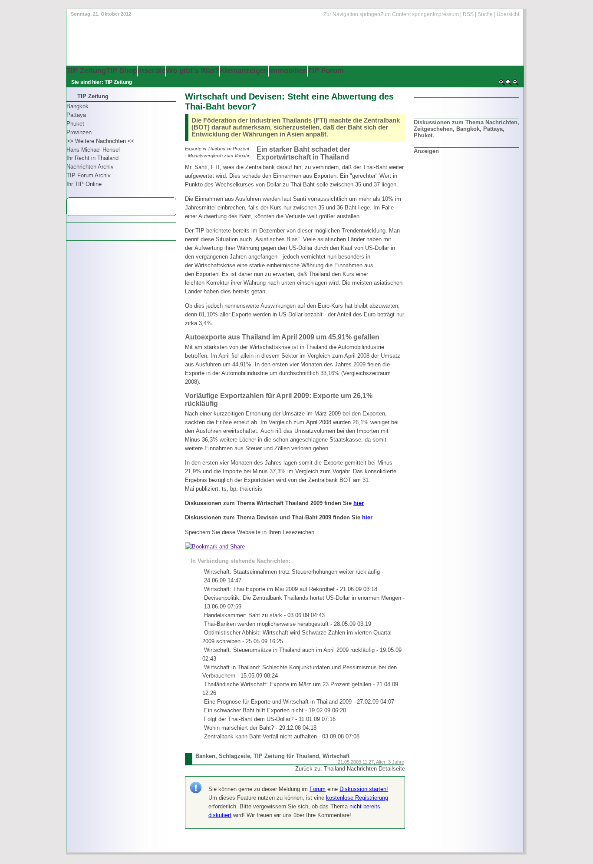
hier (358, 503)
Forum (318, 789)
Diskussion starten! (363, 789)
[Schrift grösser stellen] (501, 84)
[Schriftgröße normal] (508, 84)
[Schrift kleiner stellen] (515, 84)
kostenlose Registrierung (357, 797)
